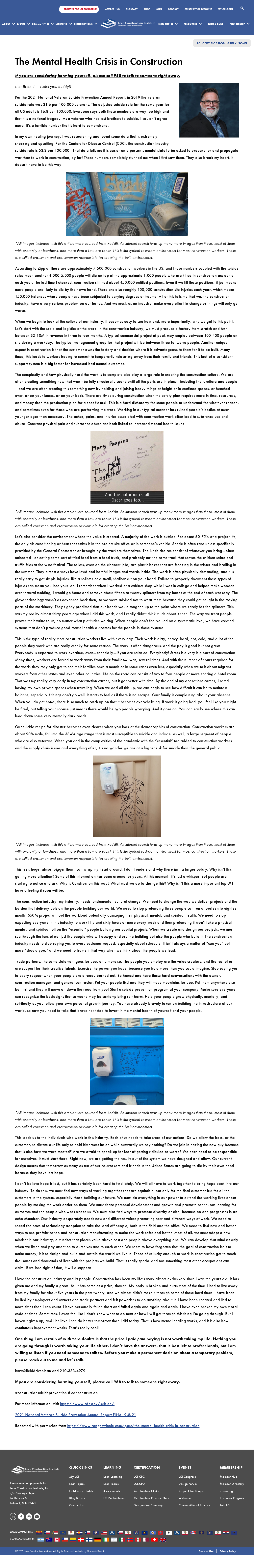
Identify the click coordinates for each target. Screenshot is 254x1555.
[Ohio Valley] (201, 1533)
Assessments (111, 1491)
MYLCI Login (225, 9)
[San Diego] (218, 1533)
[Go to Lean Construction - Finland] (89, 1540)
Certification (147, 1467)
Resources (190, 24)
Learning (62, 24)
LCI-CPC (139, 1477)
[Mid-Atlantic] (144, 1533)
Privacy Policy (228, 1551)
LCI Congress (187, 1477)
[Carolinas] (55, 1533)
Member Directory (232, 1484)
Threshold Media (96, 1551)
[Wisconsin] (234, 1533)
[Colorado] (79, 1533)
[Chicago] (71, 1533)
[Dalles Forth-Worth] (88, 1533)
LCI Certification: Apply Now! (222, 43)
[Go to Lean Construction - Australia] (49, 1540)
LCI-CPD (139, 1484)
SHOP (147, 9)
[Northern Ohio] (193, 1533)
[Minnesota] (153, 1533)
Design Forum (188, 1484)
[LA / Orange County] (128, 1533)
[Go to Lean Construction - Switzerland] (154, 1540)
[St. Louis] (226, 1533)
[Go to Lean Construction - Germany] (97, 1540)
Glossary (132, 9)
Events (21, 24)
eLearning (226, 1491)
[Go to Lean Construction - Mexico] (122, 1540)
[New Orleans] (177, 1533)
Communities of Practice (194, 1505)
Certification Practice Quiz (151, 1498)
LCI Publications (113, 1498)
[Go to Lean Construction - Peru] (138, 1540)
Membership (237, 24)
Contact (173, 9)
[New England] (169, 1533)
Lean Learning (112, 1477)
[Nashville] (161, 1533)
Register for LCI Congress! (80, 9)
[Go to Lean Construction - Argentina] (41, 1540)
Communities (40, 24)
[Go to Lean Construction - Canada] (57, 1540)
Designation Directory (148, 1505)
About (6, 24)
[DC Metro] (96, 1533)
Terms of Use (206, 1551)
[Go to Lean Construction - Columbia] (73, 1540)
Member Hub (112, 9)
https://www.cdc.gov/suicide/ (87, 1403)
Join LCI (225, 1505)
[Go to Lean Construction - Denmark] (81, 1540)
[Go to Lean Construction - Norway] (130, 1540)
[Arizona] (39, 1533)
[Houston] (120, 1533)
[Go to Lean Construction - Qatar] (146, 1540)
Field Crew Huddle (81, 1491)
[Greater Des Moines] (112, 1533)
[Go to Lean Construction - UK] (163, 1540)
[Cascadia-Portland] (63, 1533)
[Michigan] (136, 1533)
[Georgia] (104, 1533)
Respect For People (191, 1491)
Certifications (83, 24)
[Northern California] (185, 1533)
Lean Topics (165, 24)
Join (159, 9)
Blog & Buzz (215, 24)
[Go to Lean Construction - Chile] (65, 1540)
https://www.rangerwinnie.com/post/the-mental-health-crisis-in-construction (133, 1425)
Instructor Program (232, 1498)
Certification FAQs (146, 1491)
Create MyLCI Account (198, 9)
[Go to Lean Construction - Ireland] (106, 1540)
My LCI (74, 1477)
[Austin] (47, 1533)
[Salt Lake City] (210, 1533)
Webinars (185, 1498)
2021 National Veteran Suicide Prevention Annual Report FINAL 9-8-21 (75, 1414)
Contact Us (76, 1505)
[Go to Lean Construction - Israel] (114, 1540)
